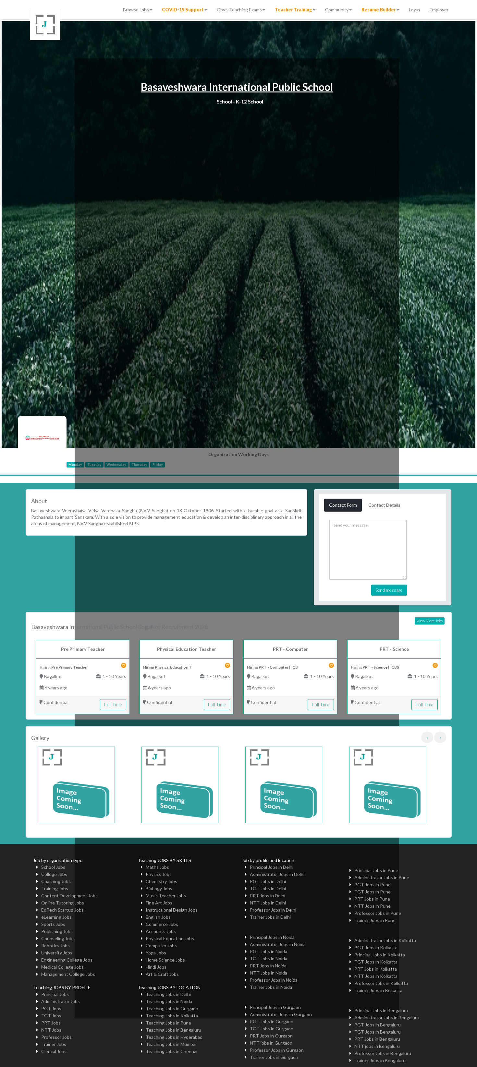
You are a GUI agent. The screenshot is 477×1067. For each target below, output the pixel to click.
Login (414, 9)
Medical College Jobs (62, 967)
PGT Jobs (51, 1008)
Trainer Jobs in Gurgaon (274, 1057)
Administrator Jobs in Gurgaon (281, 1014)
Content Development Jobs (69, 895)
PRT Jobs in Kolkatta (375, 969)
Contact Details (384, 505)
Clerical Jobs (54, 1051)
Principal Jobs (55, 994)
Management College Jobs (68, 974)
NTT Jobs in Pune (372, 906)
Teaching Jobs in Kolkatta (172, 1015)
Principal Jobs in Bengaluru (381, 1010)
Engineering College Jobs (66, 960)
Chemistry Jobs (161, 881)
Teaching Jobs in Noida (169, 1001)
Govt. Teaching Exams (239, 9)
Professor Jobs (56, 1037)
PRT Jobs (51, 1022)
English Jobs (158, 917)
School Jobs (53, 867)
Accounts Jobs (161, 931)
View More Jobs (430, 620)
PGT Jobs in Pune (372, 884)
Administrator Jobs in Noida (278, 944)
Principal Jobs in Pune (376, 870)
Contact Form (343, 505)
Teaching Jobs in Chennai (171, 1051)
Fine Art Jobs (159, 902)
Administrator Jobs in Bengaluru (386, 1017)
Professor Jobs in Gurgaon (277, 1050)
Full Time (113, 704)
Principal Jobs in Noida (272, 937)
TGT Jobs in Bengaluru (377, 1032)
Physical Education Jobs (170, 938)
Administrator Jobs (60, 1001)
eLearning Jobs (56, 917)
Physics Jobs (159, 874)
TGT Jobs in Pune (372, 891)
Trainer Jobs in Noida (271, 987)
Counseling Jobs (58, 938)
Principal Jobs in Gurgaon (275, 1007)
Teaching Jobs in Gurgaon (172, 1008)
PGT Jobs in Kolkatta (376, 947)
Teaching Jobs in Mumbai (171, 1044)
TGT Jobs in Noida (268, 958)
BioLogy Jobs (159, 888)
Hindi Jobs (156, 967)
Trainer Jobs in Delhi (270, 917)
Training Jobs (54, 888)
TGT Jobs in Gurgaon (271, 1028)
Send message (389, 590)
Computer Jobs (161, 945)
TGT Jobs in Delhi (268, 888)
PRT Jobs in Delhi (267, 895)
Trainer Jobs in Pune (375, 920)
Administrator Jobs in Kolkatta (385, 940)
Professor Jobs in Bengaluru (382, 1053)
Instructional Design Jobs (172, 910)
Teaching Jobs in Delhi (168, 994)
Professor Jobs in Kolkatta (381, 983)
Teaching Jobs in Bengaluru (173, 1030)
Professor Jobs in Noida (274, 980)
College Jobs (54, 874)
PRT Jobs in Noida (268, 965)
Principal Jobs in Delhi (271, 867)
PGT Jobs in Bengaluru (377, 1024)
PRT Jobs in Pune (372, 899)
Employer (439, 9)
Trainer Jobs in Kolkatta (378, 990)
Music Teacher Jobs (166, 895)
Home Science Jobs (165, 960)
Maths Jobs (157, 867)
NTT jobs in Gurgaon (271, 1043)
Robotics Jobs (55, 945)
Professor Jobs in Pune (377, 913)
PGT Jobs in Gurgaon (271, 1021)
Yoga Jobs (156, 952)
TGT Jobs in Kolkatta (376, 961)
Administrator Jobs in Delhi (277, 874)
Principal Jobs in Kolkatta (379, 954)
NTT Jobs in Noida (268, 973)
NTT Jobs (51, 1030)
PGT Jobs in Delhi (268, 881)
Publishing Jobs (57, 931)
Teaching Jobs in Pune (168, 1022)
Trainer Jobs (53, 1044)
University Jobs (56, 952)
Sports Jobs (53, 924)
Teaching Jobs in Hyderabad (174, 1037)
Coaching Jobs (56, 881)
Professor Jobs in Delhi (273, 910)
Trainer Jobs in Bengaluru (380, 1060)
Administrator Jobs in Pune (381, 877)
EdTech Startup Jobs (62, 910)
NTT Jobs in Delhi (268, 902)
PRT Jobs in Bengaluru (377, 1039)
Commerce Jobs (162, 924)
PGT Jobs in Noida (268, 951)
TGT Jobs (51, 1015)
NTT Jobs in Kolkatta (376, 976)
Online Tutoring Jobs (62, 902)
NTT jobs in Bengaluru (377, 1046)
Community (337, 9)
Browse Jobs (136, 9)
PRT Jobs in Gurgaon (271, 1035)
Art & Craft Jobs (162, 974)
